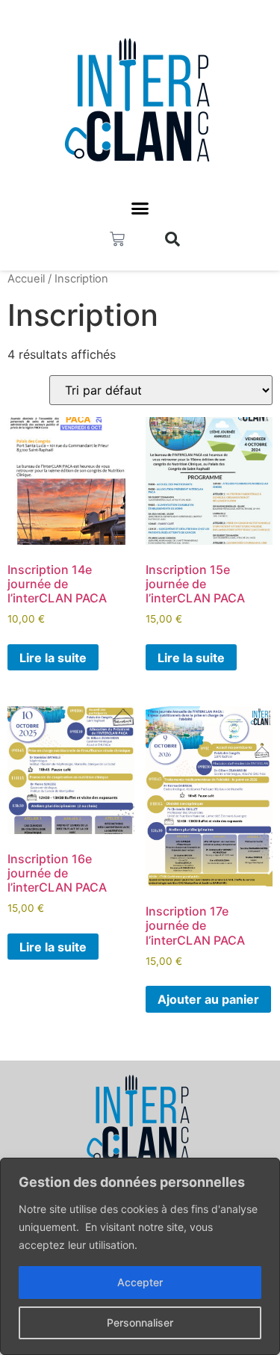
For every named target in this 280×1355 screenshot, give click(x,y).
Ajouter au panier (208, 999)
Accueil (26, 278)
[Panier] (117, 239)
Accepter (140, 1282)
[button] (140, 208)
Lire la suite (53, 657)
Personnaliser (140, 1322)
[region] (140, 1256)
